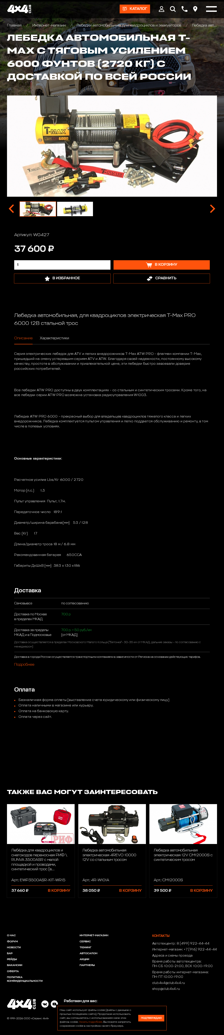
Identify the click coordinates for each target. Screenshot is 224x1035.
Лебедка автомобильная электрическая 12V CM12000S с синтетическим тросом (183, 855)
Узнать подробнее (90, 1022)
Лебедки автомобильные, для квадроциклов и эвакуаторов (128, 25)
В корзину (59, 891)
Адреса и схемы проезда (172, 955)
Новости (14, 947)
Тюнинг (85, 947)
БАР (9, 953)
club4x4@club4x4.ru (168, 983)
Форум (12, 941)
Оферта (13, 971)
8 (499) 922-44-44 (193, 943)
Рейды (12, 959)
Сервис (85, 941)
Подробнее (24, 665)
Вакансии (14, 965)
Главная (15, 25)
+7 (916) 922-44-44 (200, 949)
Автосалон (88, 953)
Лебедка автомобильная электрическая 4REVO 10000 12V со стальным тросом (109, 855)
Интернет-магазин (49, 25)
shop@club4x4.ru (166, 989)
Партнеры (87, 965)
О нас (11, 935)
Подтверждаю (151, 1018)
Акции (84, 959)
